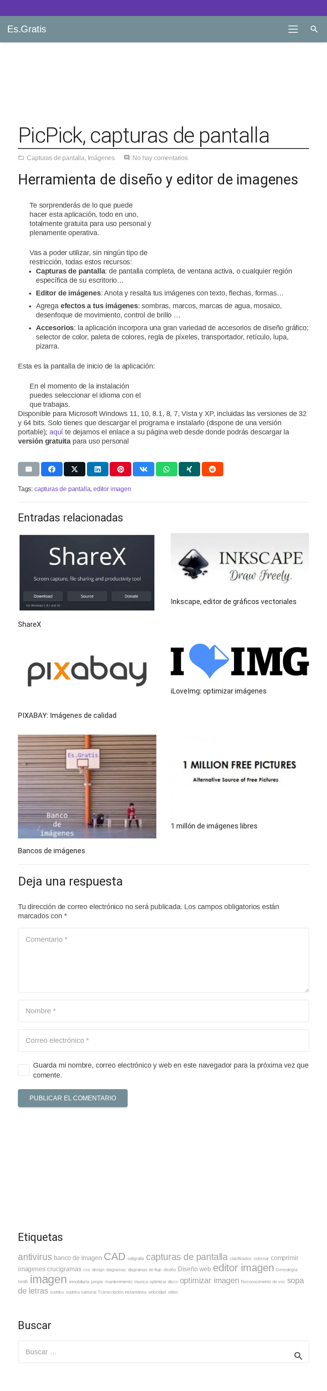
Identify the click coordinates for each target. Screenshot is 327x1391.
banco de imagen (78, 1257)
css (86, 1269)
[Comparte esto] (52, 469)
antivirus (35, 1257)
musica (141, 1281)
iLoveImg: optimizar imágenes (219, 691)
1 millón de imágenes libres (214, 826)
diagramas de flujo (145, 1269)
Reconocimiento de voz (263, 1281)
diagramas (116, 1269)
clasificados (241, 1258)
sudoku (57, 1292)
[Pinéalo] (120, 469)
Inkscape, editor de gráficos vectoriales (234, 601)
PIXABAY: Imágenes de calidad (67, 715)
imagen (48, 1279)
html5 (23, 1281)
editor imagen (112, 488)
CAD (114, 1256)
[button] (292, 29)
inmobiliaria (79, 1281)
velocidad (157, 1292)
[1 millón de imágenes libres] (240, 774)
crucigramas (64, 1268)
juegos (97, 1281)
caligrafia (136, 1258)
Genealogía (286, 1269)
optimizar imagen (209, 1280)
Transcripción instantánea (122, 1292)
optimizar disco (163, 1281)
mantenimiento (118, 1281)
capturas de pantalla (62, 488)
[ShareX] (87, 572)
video (173, 1292)
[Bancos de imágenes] (87, 786)
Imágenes (101, 157)
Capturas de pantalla (55, 157)
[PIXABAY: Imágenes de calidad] (87, 673)
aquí (57, 432)
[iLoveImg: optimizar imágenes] (240, 661)
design (98, 1269)
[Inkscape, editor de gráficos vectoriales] (240, 561)
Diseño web (194, 1268)
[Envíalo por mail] (28, 469)
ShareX (29, 624)
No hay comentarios (160, 157)
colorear (261, 1258)
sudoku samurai (81, 1292)
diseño (170, 1269)
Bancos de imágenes (51, 850)
